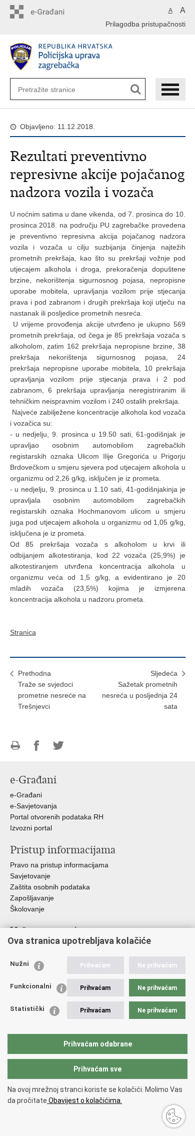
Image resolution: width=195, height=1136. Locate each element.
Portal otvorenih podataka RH (57, 817)
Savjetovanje (30, 876)
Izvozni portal (31, 828)
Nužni (19, 963)
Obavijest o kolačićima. (84, 1100)
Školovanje (27, 909)
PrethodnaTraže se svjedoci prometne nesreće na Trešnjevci (52, 689)
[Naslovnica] (98, 57)
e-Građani (26, 795)
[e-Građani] (53, 12)
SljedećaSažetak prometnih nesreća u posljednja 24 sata (140, 689)
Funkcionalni (31, 986)
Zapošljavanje (32, 898)
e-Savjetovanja (33, 806)
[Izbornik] (171, 89)
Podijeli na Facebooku (37, 745)
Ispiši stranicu (15, 745)
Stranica (23, 632)
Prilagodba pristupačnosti (146, 24)
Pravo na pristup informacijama (59, 865)
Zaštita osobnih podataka (50, 887)
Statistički (27, 1008)
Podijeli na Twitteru (58, 745)
